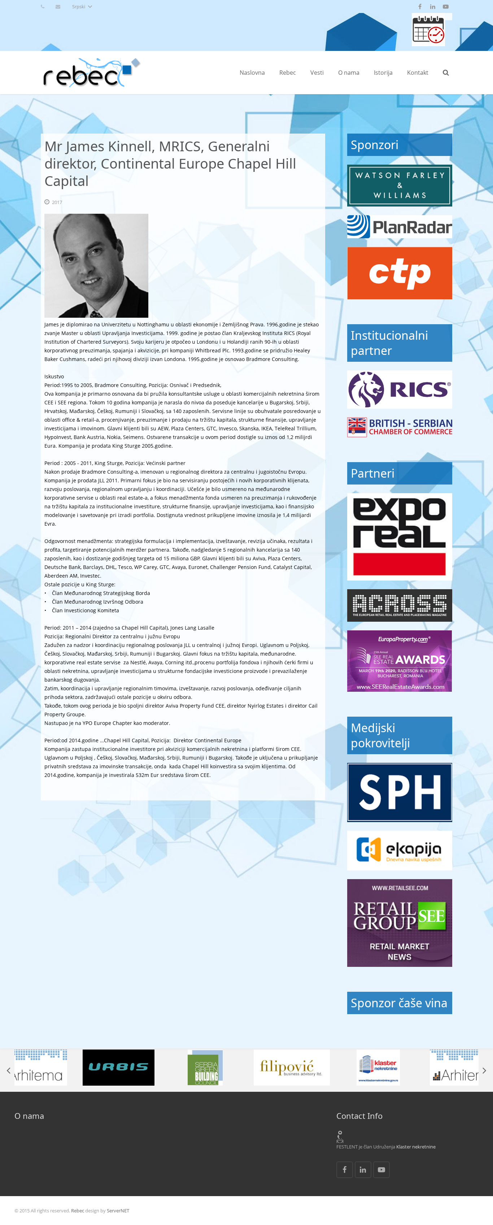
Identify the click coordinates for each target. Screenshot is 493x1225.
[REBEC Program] (428, 44)
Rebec (77, 1210)
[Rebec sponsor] (399, 186)
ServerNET (118, 1210)
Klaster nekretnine (416, 1146)
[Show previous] (9, 1070)
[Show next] (484, 1070)
